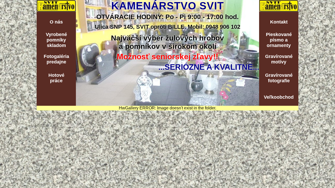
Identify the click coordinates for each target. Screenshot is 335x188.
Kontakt (279, 22)
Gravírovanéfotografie (279, 78)
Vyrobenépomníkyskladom (56, 40)
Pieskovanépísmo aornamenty (279, 40)
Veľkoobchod (279, 97)
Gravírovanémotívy (279, 59)
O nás (56, 22)
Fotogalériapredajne (56, 59)
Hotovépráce (56, 78)
